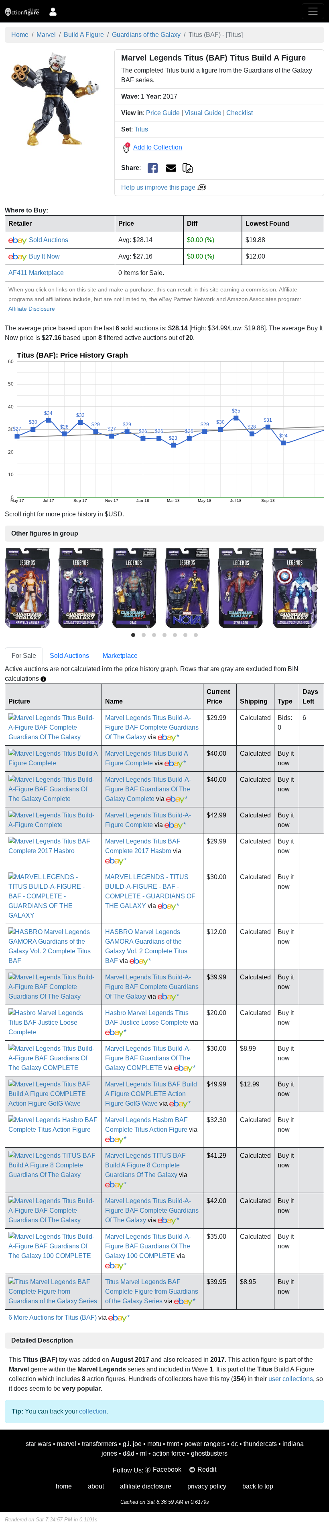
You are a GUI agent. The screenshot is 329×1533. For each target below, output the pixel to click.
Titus (141, 129)
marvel (66, 1443)
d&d (128, 1453)
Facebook (167, 1469)
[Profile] (53, 11)
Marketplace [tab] (120, 655)
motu (154, 1443)
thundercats (260, 1443)
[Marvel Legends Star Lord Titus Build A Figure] (241, 587)
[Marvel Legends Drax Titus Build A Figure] (134, 587)
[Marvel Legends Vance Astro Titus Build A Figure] (294, 587)
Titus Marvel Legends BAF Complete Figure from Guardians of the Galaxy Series (151, 1291)
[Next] (316, 588)
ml (143, 1453)
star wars (38, 1443)
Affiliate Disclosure (31, 308)
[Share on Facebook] (152, 168)
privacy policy (206, 1486)
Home (19, 34)
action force (168, 1453)
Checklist (239, 112)
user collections (290, 1378)
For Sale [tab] (24, 655)
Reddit (206, 1469)
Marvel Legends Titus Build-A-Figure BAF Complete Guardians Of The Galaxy (152, 727)
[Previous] (13, 588)
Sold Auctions (47, 240)
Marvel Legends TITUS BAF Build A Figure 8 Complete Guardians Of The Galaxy (145, 1165)
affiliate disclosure (145, 1486)
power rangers (205, 1443)
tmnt (173, 1443)
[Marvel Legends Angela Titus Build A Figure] (27, 587)
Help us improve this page (159, 187)
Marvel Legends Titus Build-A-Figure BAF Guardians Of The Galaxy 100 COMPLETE (148, 1246)
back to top (257, 1486)
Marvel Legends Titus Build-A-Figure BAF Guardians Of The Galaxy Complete (148, 789)
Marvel (46, 34)
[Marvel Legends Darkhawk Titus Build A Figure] (81, 587)
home (64, 1486)
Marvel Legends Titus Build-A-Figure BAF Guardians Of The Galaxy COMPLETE (148, 1058)
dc (234, 1443)
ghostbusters (209, 1453)
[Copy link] (188, 167)
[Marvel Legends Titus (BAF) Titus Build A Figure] (55, 98)
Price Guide (163, 112)
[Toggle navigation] (313, 11)
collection (92, 1411)
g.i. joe (132, 1443)
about (96, 1486)
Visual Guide (203, 112)
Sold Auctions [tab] (69, 655)
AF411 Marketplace (36, 272)
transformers (99, 1443)
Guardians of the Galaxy (146, 34)
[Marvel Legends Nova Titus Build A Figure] (187, 587)
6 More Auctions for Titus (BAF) (52, 1317)
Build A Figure (84, 34)
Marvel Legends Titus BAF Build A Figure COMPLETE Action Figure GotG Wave (151, 1094)
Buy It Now (43, 256)
